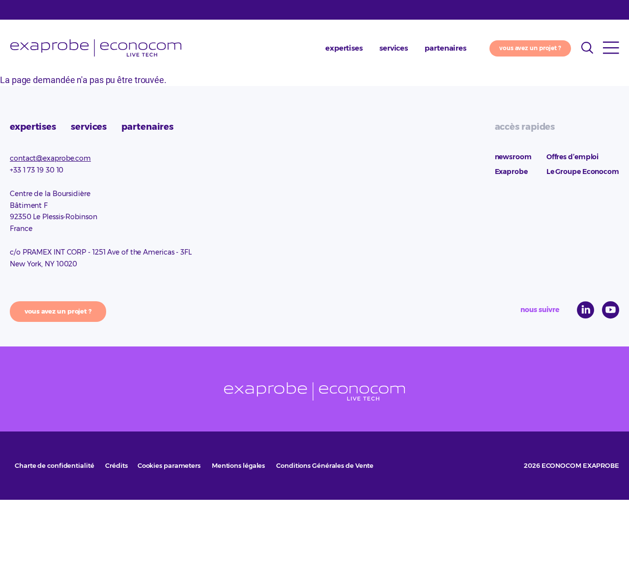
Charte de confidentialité (54, 465)
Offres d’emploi (572, 156)
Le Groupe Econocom (582, 171)
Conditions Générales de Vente (324, 465)
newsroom (513, 156)
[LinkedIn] (585, 309)
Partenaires (445, 48)
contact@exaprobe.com (50, 158)
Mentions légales (238, 465)
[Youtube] (610, 309)
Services (393, 48)
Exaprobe (96, 48)
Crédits (116, 465)
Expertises (344, 48)
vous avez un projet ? (530, 48)
